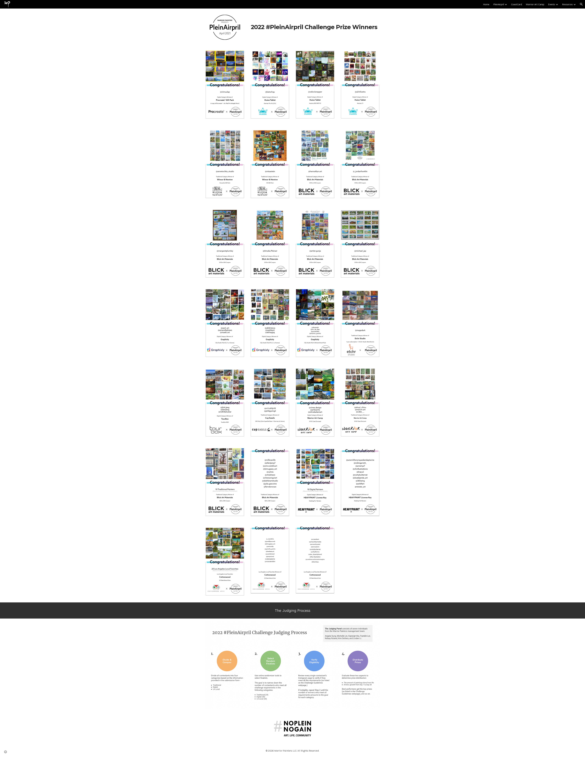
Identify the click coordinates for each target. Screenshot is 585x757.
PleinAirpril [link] (498, 4)
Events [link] (551, 4)
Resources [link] (567, 4)
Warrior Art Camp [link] (535, 4)
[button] (581, 4)
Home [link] (486, 4)
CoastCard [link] (516, 4)
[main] (315, 27)
